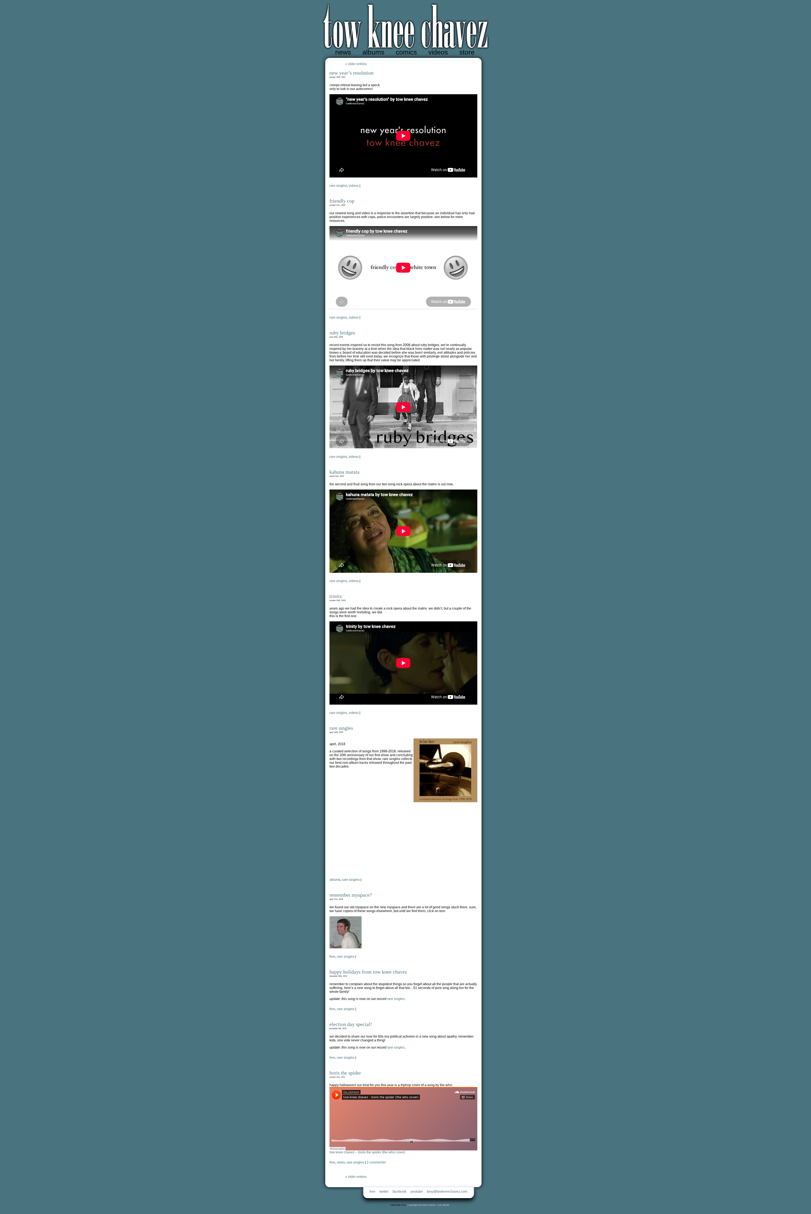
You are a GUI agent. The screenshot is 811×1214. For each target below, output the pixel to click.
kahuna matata (344, 472)
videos (438, 52)
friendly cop (341, 201)
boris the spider (345, 1073)
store (467, 52)
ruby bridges (342, 333)
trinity (335, 596)
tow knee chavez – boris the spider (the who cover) (367, 1152)
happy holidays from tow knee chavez (368, 972)
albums (373, 52)
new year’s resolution (351, 73)
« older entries (356, 64)
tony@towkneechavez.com (447, 1191)
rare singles (338, 185)
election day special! (350, 1024)
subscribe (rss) (398, 1205)
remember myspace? (350, 895)
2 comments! (376, 1162)
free (332, 956)
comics (406, 52)
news (343, 52)
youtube (417, 1191)
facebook (399, 1191)
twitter (384, 1191)
